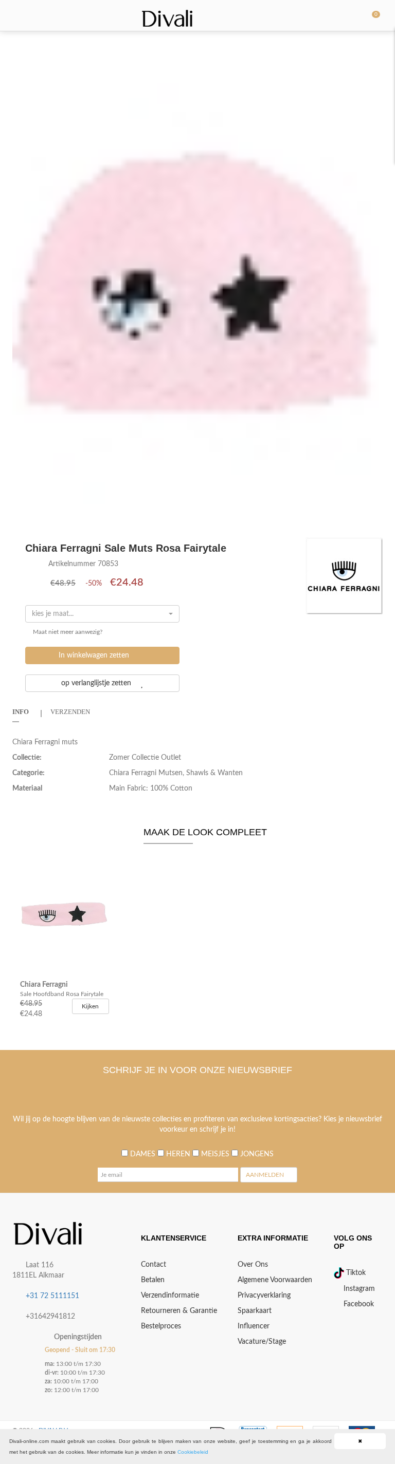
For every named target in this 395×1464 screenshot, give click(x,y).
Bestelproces (161, 1326)
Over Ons (253, 1264)
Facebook (358, 1304)
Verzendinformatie (170, 1295)
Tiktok (355, 1273)
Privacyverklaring (264, 1295)
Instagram (358, 1288)
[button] (373, 51)
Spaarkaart (255, 1311)
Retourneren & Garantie (179, 1311)
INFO (20, 712)
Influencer (254, 1326)
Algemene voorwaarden (275, 1280)
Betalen (153, 1280)
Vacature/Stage (262, 1341)
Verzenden (70, 712)
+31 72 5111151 (52, 1296)
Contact (153, 1264)
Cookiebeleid (192, 1452)
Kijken (90, 1006)
